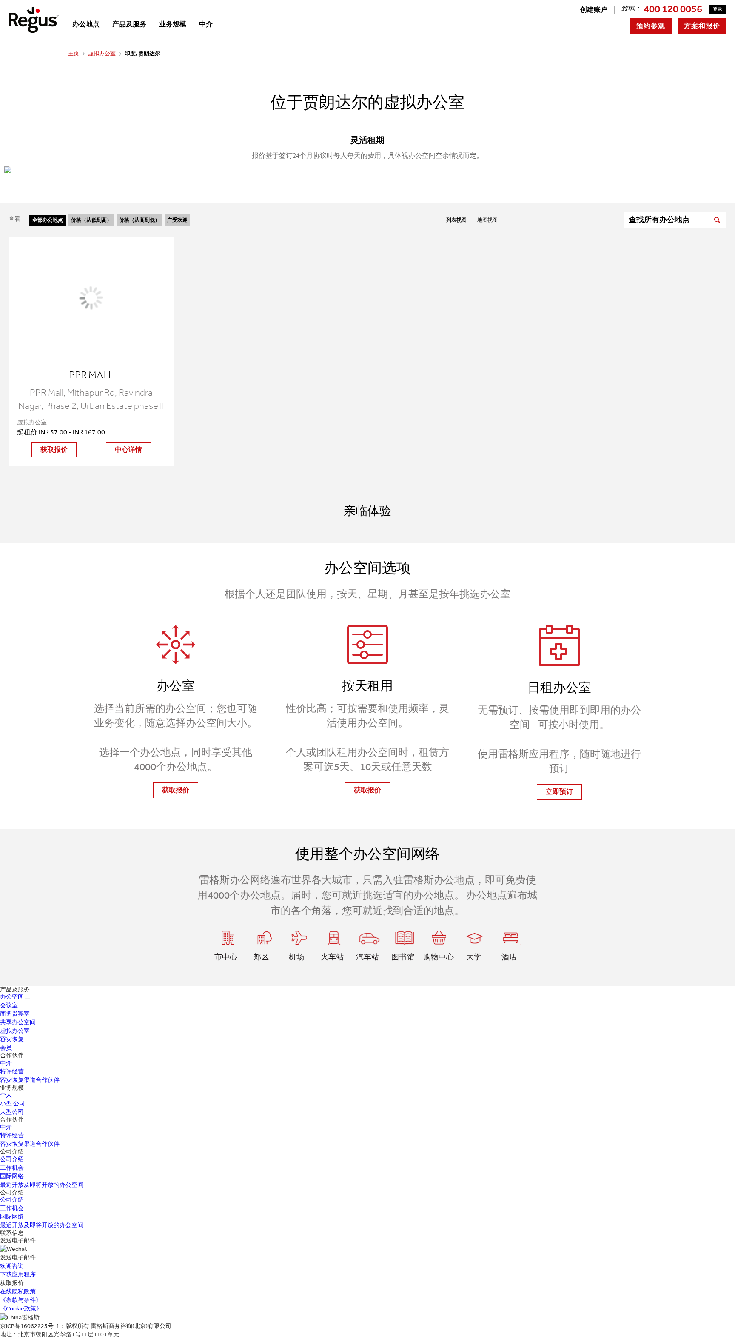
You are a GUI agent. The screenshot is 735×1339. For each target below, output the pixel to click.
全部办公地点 (47, 220)
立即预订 (559, 792)
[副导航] (27, 998)
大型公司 (12, 1112)
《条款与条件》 (21, 1300)
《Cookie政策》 (21, 1308)
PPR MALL (91, 374)
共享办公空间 (18, 1022)
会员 (6, 1047)
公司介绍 (12, 1159)
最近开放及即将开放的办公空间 (41, 1184)
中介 (206, 24)
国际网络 (12, 1176)
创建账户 (593, 10)
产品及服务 (129, 24)
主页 (73, 53)
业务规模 (172, 24)
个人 (6, 1095)
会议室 (9, 1005)
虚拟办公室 (102, 53)
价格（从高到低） (139, 220)
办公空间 (12, 996)
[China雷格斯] (34, 19)
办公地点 (86, 24)
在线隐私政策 (18, 1291)
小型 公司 (12, 1103)
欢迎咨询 (12, 1266)
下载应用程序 (18, 1274)
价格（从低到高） (91, 220)
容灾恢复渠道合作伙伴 (30, 1080)
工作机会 (12, 1167)
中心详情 (128, 449)
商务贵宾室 (15, 1013)
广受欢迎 (177, 220)
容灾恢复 (12, 1039)
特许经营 (12, 1071)
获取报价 (54, 449)
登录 (717, 9)
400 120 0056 (673, 9)
